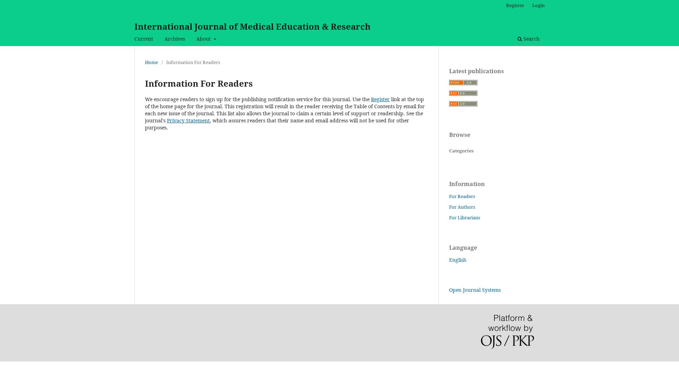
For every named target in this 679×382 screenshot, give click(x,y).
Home (151, 62)
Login (538, 5)
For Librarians (464, 217)
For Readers (462, 196)
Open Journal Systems (475, 289)
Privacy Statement (188, 120)
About (204, 38)
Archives (174, 38)
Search (531, 38)
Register (515, 5)
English (457, 259)
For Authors (462, 207)
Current (143, 38)
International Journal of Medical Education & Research (252, 26)
